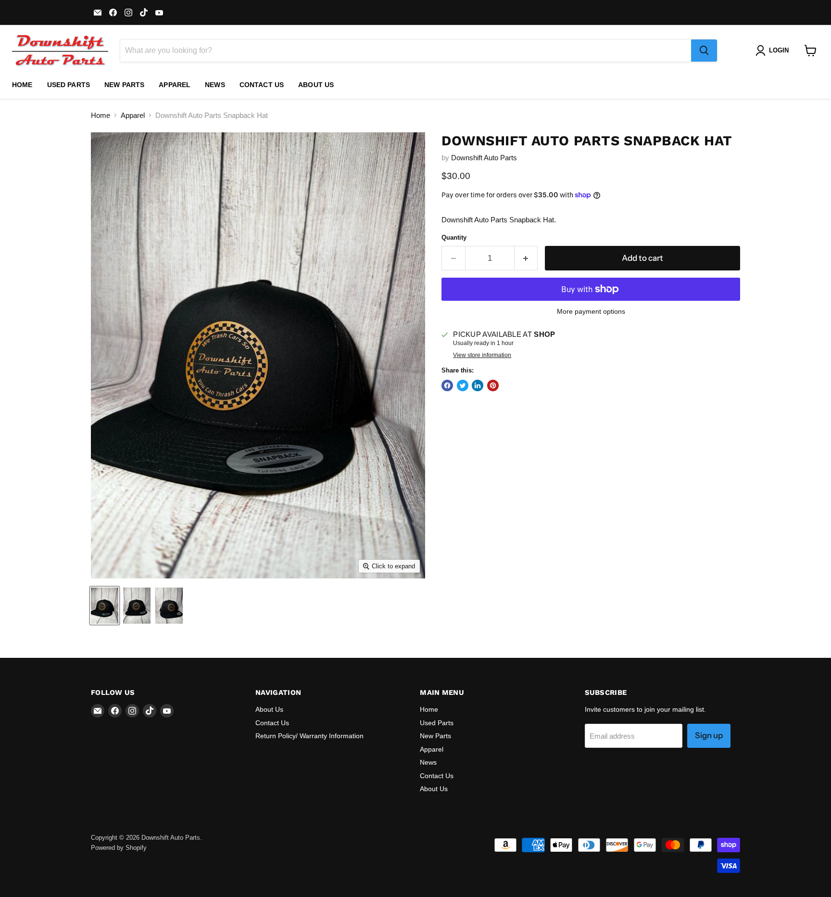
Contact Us (261, 85)
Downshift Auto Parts (484, 158)
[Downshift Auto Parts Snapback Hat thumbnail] (104, 606)
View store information (482, 355)
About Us (316, 85)
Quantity (453, 237)
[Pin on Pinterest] (493, 385)
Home (22, 85)
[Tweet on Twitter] (462, 385)
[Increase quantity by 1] (526, 258)
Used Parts (68, 85)
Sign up (709, 735)
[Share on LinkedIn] (477, 385)
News (215, 85)
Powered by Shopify (119, 847)
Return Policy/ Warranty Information (309, 736)
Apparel (174, 85)
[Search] (704, 50)
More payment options (591, 311)
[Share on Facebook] (447, 385)
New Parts (124, 85)
